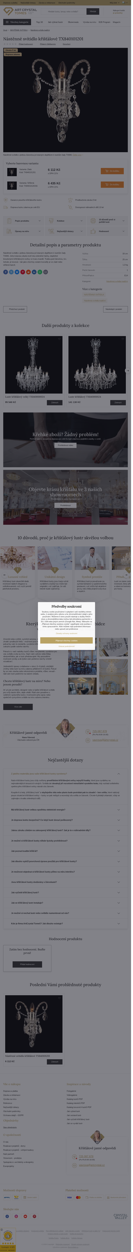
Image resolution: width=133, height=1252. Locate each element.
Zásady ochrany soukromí (66, 633)
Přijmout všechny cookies (67, 640)
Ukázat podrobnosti (67, 646)
